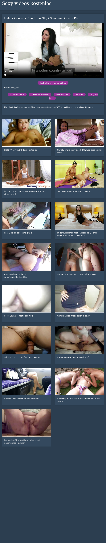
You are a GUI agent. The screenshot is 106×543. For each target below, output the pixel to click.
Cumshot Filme (17, 94)
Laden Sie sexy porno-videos (53, 83)
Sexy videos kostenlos (26, 3)
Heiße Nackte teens (40, 94)
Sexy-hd (79, 94)
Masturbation (62, 94)
